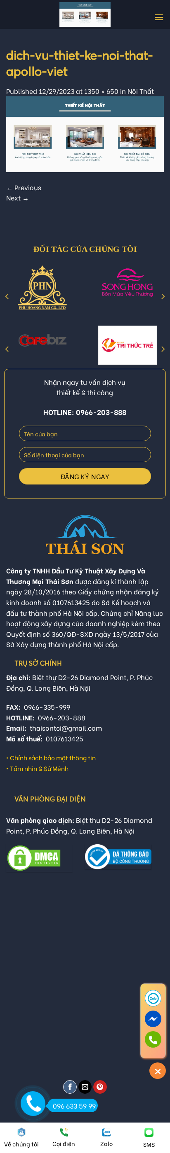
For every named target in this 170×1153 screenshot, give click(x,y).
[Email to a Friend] (85, 1087)
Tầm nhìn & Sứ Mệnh (39, 768)
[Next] (162, 297)
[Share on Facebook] (70, 1087)
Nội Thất (141, 91)
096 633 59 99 (74, 1105)
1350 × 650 (101, 91)
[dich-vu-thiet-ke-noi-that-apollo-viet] (85, 132)
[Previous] (7, 297)
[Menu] (159, 17)
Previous (23, 187)
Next (17, 197)
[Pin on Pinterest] (100, 1087)
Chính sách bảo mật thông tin (53, 757)
